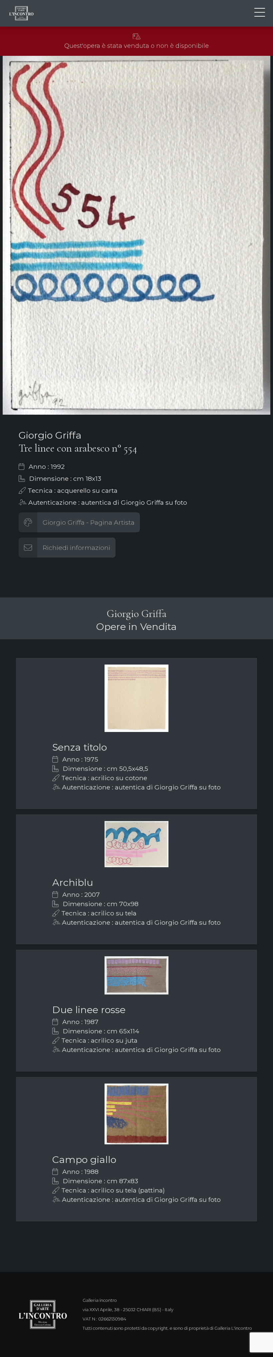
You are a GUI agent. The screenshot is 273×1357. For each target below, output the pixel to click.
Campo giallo (84, 1159)
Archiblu (72, 882)
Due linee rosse (89, 1009)
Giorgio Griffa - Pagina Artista (89, 522)
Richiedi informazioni (76, 548)
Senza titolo (79, 747)
